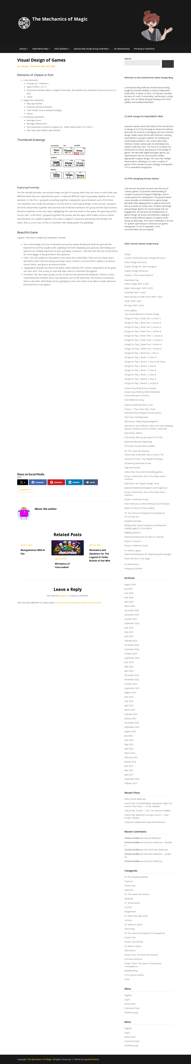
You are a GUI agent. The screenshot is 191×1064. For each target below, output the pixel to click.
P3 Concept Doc (131, 516)
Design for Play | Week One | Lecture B (142, 322)
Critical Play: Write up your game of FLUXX (143, 437)
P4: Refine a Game (132, 946)
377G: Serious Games (134, 975)
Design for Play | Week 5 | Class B (140, 357)
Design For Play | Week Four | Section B (143, 348)
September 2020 (131, 779)
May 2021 (128, 770)
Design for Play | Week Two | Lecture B (142, 331)
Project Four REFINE (133, 941)
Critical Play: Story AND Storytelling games (143, 472)
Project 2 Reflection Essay (136, 499)
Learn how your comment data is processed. (78, 602)
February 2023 (130, 714)
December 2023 (131, 675)
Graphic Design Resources (136, 271)
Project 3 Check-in (132, 541)
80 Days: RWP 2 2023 (134, 305)
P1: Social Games (132, 903)
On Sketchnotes (122, 48)
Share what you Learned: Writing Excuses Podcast (147, 503)
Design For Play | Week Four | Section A (142, 344)
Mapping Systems (132, 532)
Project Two (130, 937)
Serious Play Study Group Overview (91, 48)
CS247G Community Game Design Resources (145, 258)
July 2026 (128, 588)
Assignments (24, 489)
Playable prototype (133, 521)
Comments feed (131, 1008)
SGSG (126, 979)
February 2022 (130, 757)
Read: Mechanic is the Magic (137, 558)
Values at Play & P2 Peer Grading (139, 508)
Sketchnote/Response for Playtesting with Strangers (148, 554)
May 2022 (128, 744)
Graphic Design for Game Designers (140, 266)
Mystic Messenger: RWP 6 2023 (138, 288)
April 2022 (128, 748)
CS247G (128, 907)
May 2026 (128, 597)
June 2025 (128, 627)
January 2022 (130, 761)
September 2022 (131, 727)
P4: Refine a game (132, 550)
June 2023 (128, 696)
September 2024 (131, 658)
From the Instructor (133, 959)
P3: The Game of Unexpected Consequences (144, 513)
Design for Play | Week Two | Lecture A (142, 327)
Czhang (24, 66)
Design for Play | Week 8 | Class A (140, 379)
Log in (127, 999)
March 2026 (129, 606)
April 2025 (128, 636)
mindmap (128, 898)
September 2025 (131, 623)
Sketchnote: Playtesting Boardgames (141, 421)
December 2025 (131, 610)
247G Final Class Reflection (155, 849)
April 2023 (128, 705)
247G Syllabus (61, 48)
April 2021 (128, 774)
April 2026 (128, 601)
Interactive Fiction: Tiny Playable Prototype (143, 459)
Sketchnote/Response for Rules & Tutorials (144, 537)
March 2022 (129, 753)
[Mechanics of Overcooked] (67, 546)
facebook (40, 482)
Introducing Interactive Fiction (137, 463)
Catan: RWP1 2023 (132, 301)
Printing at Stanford (144, 48)
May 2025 (128, 632)
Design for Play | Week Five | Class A (141, 353)
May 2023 (128, 701)
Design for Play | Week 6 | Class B (140, 366)
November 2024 (131, 649)
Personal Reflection (152, 838)
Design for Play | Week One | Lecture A (142, 318)
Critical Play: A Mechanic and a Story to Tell (143, 454)
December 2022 (131, 722)
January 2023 (130, 718)
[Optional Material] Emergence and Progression (146, 487)
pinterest (58, 482)
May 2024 (128, 666)
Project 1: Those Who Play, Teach (139, 409)
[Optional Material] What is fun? (138, 405)
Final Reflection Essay (134, 399)
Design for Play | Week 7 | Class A (140, 370)
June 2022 (128, 740)
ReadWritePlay (131, 970)
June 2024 (128, 662)
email (92, 482)
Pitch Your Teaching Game (136, 417)
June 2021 (128, 766)
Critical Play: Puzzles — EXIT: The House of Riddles (147, 810)
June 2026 (128, 593)
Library (22, 48)
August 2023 (130, 692)
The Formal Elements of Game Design (141, 314)
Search (168, 64)
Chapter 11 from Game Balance (138, 275)
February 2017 (130, 783)
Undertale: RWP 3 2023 (134, 292)
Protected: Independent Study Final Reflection (145, 822)
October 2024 (130, 653)
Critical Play (129, 928)
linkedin (76, 482)
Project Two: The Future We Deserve (141, 954)
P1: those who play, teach (136, 916)
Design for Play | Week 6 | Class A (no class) (144, 361)
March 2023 (129, 709)
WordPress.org (131, 1012)
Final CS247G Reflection (135, 799)
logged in (64, 595)
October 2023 (130, 684)
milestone (128, 890)
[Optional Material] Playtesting (138, 441)
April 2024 (128, 671)
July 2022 (128, 735)
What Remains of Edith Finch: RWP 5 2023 (143, 296)
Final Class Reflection (152, 861)
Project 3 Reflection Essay (136, 545)
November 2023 (131, 679)
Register (128, 995)
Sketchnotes (130, 950)
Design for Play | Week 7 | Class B (140, 374)
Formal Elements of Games (136, 395)
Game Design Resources (135, 262)
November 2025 (131, 614)
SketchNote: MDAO (133, 433)
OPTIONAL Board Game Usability (139, 446)
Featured (128, 881)
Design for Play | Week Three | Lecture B (143, 340)
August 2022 (130, 731)
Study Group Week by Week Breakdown (142, 392)
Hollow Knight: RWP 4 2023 (136, 283)
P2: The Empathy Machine (136, 877)
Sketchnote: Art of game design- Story (141, 483)
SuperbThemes (91, 1059)
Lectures (128, 920)
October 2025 (130, 619)
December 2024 (131, 645)
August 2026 (130, 584)
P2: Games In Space (133, 924)
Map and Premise (132, 467)
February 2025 (130, 640)
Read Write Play (40, 48)
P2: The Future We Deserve (136, 451)
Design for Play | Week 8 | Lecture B (141, 383)
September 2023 (131, 688)
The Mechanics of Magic (60, 19)
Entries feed (129, 1004)
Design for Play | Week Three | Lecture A (143, 335)
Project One (129, 885)
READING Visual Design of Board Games (142, 412)
